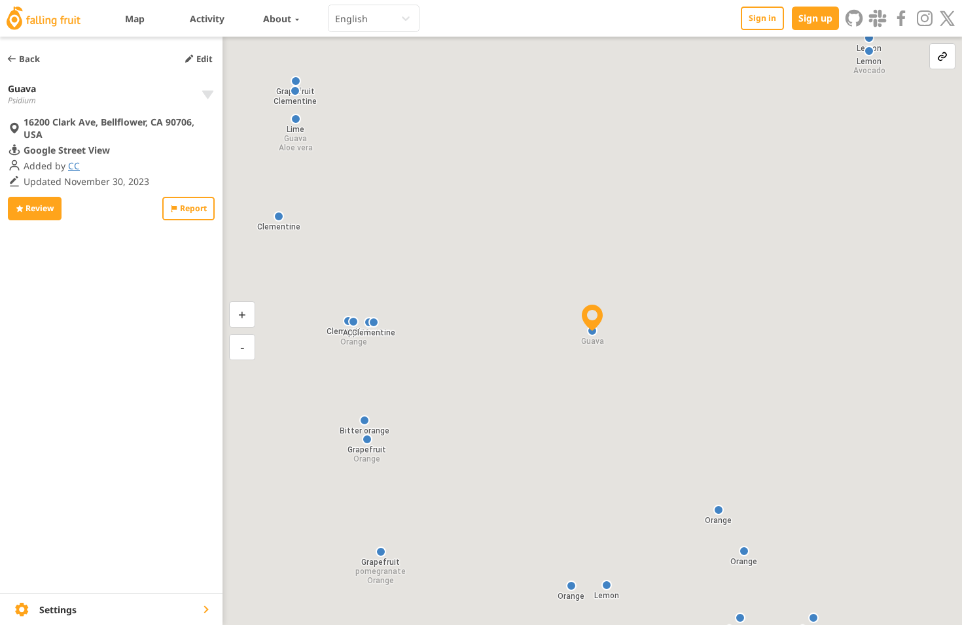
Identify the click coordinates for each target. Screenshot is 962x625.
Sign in (762, 18)
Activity (207, 18)
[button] (869, 38)
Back (29, 59)
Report (193, 208)
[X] (947, 18)
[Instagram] (924, 18)
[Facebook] (901, 18)
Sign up (815, 18)
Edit (204, 59)
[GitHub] (854, 18)
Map (135, 18)
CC (74, 166)
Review (40, 208)
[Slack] (877, 18)
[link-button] (942, 56)
